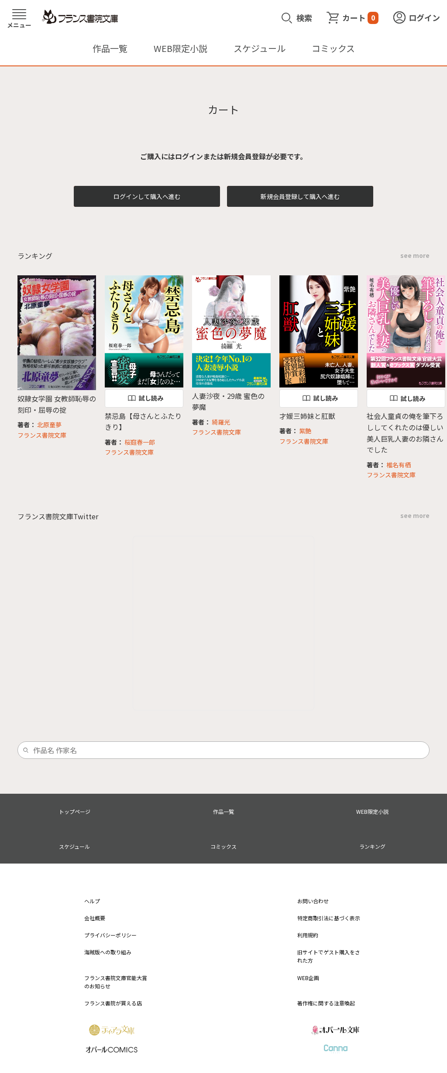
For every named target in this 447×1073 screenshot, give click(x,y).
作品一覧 (110, 48)
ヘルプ (92, 901)
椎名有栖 (398, 464)
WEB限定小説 (180, 48)
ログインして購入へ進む (147, 196)
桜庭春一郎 (139, 442)
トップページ (74, 811)
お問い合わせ (313, 901)
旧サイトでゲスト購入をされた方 (328, 956)
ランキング (372, 846)
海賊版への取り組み (107, 952)
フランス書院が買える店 (113, 1003)
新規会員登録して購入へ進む (300, 196)
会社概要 (94, 918)
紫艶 (305, 430)
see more (415, 255)
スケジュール (259, 48)
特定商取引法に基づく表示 (328, 918)
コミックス (333, 48)
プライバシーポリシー (110, 935)
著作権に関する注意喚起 (326, 1003)
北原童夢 (49, 424)
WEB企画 (308, 977)
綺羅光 (221, 422)
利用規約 (307, 935)
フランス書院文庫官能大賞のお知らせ (115, 982)
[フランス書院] (80, 17)
